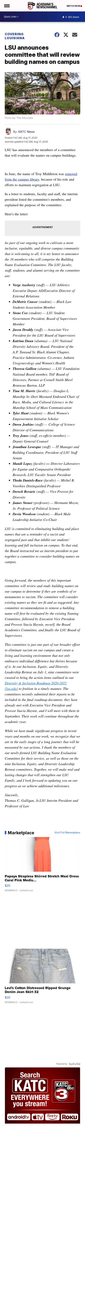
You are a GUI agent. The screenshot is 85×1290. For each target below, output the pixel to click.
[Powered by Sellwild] (74, 1064)
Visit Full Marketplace (67, 832)
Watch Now (73, 6)
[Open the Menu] (6, 5)
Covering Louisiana (15, 36)
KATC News (26, 132)
